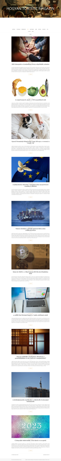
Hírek (28, 29)
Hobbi (36, 29)
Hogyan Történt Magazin (30, 8)
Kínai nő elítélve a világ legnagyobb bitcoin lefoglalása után (30, 272)
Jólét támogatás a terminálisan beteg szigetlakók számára (30, 64)
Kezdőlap (13, 29)
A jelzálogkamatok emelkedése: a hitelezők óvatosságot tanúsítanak (30, 400)
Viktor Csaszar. (19, 459)
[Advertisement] (30, 23)
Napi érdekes (32, 29)
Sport (33, 31)
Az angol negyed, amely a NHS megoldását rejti (30, 100)
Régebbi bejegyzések (15, 454)
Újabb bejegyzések (46, 454)
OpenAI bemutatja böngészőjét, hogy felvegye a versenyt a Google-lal (30, 142)
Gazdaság (43, 29)
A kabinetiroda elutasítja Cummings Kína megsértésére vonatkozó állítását (30, 185)
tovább (30, 74)
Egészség (39, 29)
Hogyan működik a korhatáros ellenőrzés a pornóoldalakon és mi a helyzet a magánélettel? (30, 357)
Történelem (18, 29)
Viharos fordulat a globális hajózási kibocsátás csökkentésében (31, 229)
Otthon (29, 31)
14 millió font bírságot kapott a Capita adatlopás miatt (30, 315)
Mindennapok (24, 29)
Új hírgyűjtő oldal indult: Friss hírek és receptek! (30, 440)
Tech (47, 29)
